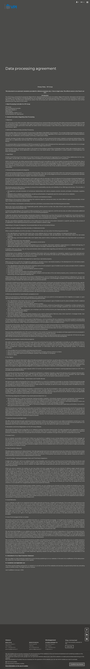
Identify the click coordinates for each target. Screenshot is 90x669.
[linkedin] (87, 634)
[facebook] (87, 630)
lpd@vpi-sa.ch (18, 112)
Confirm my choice (77, 664)
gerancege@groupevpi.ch (11, 649)
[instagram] (87, 639)
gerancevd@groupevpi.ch (35, 649)
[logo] (10, 6)
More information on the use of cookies (16, 666)
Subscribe (69, 646)
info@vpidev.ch (49, 649)
